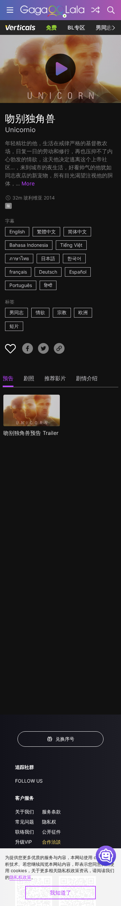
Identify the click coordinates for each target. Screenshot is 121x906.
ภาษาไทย (19, 258)
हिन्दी (48, 285)
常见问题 (24, 822)
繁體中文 (46, 231)
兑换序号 (64, 739)
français (18, 272)
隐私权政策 (20, 877)
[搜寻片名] (111, 10)
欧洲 (83, 312)
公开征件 (51, 832)
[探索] (95, 10)
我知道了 (60, 892)
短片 (14, 326)
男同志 (104, 27)
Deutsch (48, 272)
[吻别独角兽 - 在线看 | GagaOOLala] (52, 10)
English (17, 231)
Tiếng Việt (71, 245)
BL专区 (76, 27)
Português (20, 285)
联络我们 (24, 832)
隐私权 (49, 822)
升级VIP (23, 842)
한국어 (74, 258)
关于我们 (24, 811)
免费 (51, 27)
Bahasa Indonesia (28, 245)
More (28, 183)
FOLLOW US (29, 781)
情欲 (40, 312)
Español (77, 272)
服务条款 (51, 811)
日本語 (48, 258)
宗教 (62, 312)
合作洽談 (51, 842)
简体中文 (77, 231)
